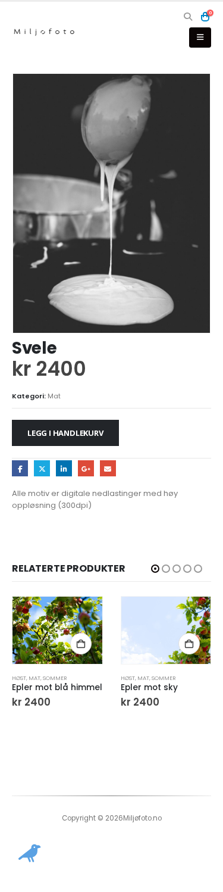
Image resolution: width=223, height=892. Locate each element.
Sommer (55, 678)
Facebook (20, 468)
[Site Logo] (44, 32)
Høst (19, 678)
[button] (188, 17)
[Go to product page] (57, 630)
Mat (54, 396)
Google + (86, 468)
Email (108, 468)
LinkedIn (64, 468)
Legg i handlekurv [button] (81, 643)
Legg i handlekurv (65, 433)
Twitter (42, 468)
